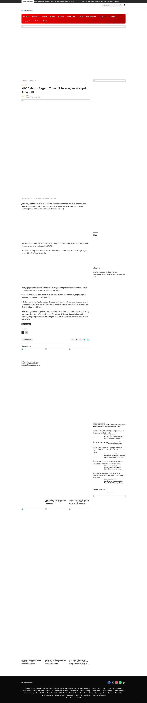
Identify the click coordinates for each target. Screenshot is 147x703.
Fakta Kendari (52, 693)
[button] (120, 5)
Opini (45, 21)
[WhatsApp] (120, 682)
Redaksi (87, 695)
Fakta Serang (107, 691)
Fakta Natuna (59, 695)
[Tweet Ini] (76, 339)
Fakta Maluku (40, 693)
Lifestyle (112, 16)
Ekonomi (61, 16)
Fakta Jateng (96, 688)
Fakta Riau (118, 693)
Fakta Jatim (107, 688)
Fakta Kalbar (29, 688)
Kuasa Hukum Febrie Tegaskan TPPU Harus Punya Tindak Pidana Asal (55, 502)
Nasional (35, 16)
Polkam (44, 16)
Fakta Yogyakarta (47, 695)
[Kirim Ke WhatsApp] (88, 339)
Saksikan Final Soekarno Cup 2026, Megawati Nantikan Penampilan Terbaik (31, 662)
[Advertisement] (56, 226)
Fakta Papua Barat (71, 688)
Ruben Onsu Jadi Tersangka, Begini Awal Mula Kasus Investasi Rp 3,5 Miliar (113, 437)
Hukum (52, 16)
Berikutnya (26, 324)
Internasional (91, 16)
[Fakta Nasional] (27, 11)
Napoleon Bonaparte (115, 443)
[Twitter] (112, 682)
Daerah (81, 16)
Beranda (26, 16)
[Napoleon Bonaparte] (100, 442)
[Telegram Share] (84, 339)
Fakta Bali (49, 691)
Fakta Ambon (73, 693)
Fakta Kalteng (85, 691)
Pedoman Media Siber (99, 695)
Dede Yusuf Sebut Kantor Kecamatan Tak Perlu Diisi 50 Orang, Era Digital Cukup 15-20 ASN (79, 662)
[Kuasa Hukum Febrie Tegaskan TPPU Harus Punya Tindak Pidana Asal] (55, 423)
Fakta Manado (108, 693)
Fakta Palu (83, 693)
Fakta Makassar (39, 691)
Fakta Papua (58, 688)
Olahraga (102, 16)
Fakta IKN (39, 688)
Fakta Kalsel (74, 691)
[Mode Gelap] (125, 5)
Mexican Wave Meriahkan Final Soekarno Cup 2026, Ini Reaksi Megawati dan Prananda (79, 502)
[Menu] (23, 5)
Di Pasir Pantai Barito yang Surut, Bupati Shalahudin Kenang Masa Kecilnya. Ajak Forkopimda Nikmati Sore (31, 364)
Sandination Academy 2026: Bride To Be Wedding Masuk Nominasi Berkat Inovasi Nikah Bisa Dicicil (114, 482)
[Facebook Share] (72, 339)
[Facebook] (109, 682)
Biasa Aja (112, 1)
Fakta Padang (29, 693)
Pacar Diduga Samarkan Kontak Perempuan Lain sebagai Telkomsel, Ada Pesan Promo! (114, 468)
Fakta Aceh (48, 688)
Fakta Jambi (96, 691)
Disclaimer (70, 695)
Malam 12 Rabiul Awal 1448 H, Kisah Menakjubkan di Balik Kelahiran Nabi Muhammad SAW (109, 426)
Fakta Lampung (119, 691)
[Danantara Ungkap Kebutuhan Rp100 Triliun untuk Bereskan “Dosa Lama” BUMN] (55, 583)
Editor (27, 95)
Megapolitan (27, 21)
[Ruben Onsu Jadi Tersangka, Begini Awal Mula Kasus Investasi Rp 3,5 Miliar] (109, 432)
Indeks (37, 21)
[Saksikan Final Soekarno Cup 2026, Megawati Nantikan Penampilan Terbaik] (32, 583)
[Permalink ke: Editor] (23, 96)
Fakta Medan (27, 691)
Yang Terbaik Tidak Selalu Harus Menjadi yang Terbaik (83, 1)
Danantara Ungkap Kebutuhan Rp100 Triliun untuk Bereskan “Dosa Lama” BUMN (55, 662)
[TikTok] (124, 682)
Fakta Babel (63, 693)
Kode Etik (79, 695)
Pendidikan (71, 16)
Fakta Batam (117, 688)
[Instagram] (116, 682)
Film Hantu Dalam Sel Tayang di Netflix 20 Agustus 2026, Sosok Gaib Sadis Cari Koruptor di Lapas (114, 456)
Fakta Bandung (85, 688)
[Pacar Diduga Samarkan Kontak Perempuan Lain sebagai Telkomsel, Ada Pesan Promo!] (109, 462)
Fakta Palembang (95, 693)
